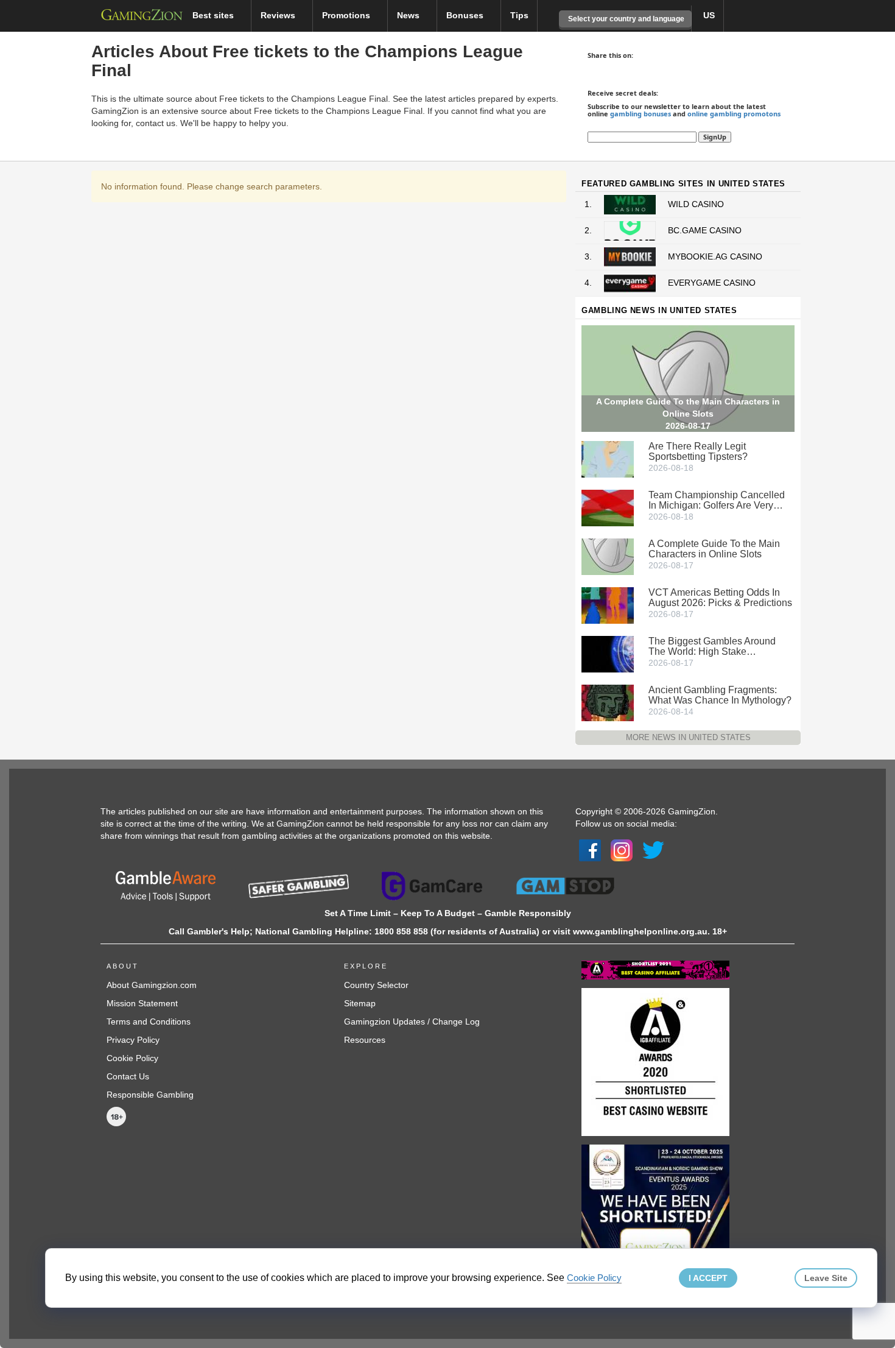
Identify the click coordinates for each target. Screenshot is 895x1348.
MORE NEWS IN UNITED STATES (688, 737)
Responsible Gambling (150, 1094)
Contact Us (128, 1076)
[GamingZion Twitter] (653, 850)
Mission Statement (142, 1003)
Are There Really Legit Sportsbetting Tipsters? (698, 451)
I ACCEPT (708, 1278)
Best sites (214, 15)
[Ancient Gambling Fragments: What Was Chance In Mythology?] (607, 702)
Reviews (279, 15)
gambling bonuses (640, 113)
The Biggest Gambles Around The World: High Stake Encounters (712, 646)
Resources (364, 1040)
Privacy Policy (133, 1040)
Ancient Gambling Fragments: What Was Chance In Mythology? (719, 695)
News (409, 15)
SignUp (714, 136)
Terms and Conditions (149, 1021)
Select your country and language (625, 19)
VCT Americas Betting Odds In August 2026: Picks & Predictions (720, 597)
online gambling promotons (734, 113)
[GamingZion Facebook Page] (590, 850)
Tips (519, 15)
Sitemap (360, 1003)
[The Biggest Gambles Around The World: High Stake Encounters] (607, 653)
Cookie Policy (132, 1058)
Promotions (347, 15)
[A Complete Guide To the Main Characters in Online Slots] (607, 555)
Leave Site (826, 1278)
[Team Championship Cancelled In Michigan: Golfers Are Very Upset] (607, 507)
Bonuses (466, 15)
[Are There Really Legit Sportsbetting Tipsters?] (607, 458)
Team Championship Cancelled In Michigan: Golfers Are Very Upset (716, 500)
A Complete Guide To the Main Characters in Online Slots (714, 548)
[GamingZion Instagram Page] (621, 850)
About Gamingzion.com (152, 985)
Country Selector (376, 985)
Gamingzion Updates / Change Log (412, 1021)
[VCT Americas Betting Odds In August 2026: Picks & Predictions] (607, 604)
